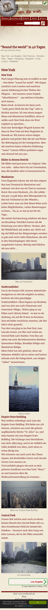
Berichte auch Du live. (33, 9)
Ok (38, 602)
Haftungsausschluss (24, 599)
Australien (16, 18)
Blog (24, 596)
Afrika (43, 18)
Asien (34, 18)
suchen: (20, 23)
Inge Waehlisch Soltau (12, 50)
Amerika (5, 18)
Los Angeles (37, 581)
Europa (26, 18)
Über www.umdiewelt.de (24, 594)
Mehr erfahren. (28, 606)
